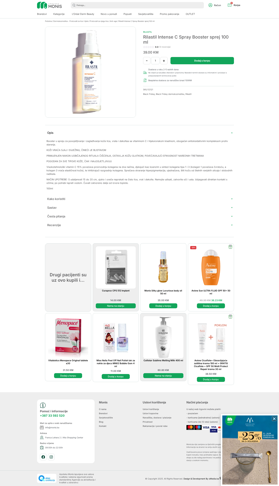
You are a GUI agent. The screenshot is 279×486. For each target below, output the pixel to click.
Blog (101, 422)
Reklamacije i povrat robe (155, 426)
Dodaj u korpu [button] (163, 305)
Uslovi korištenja (151, 409)
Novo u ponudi (109, 14)
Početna (48, 21)
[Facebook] (43, 457)
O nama (102, 409)
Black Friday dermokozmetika (170, 94)
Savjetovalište (106, 417)
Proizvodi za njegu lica (99, 21)
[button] (274, 419)
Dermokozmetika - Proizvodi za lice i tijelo (70, 21)
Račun (217, 5)
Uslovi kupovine (150, 413)
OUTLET (190, 14)
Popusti (128, 14)
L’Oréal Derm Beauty (83, 14)
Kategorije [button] (59, 14)
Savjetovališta (145, 14)
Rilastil (147, 32)
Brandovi (42, 14)
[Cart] (237, 10)
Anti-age (113, 21)
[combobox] (137, 5)
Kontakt (102, 426)
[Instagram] (51, 457)
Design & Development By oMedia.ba (202, 478)
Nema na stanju (115, 305)
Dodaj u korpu (202, 60)
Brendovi (103, 413)
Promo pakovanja (169, 14)
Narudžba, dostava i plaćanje (157, 417)
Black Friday (149, 94)
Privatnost (148, 422)
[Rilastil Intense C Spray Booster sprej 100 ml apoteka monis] (90, 72)
